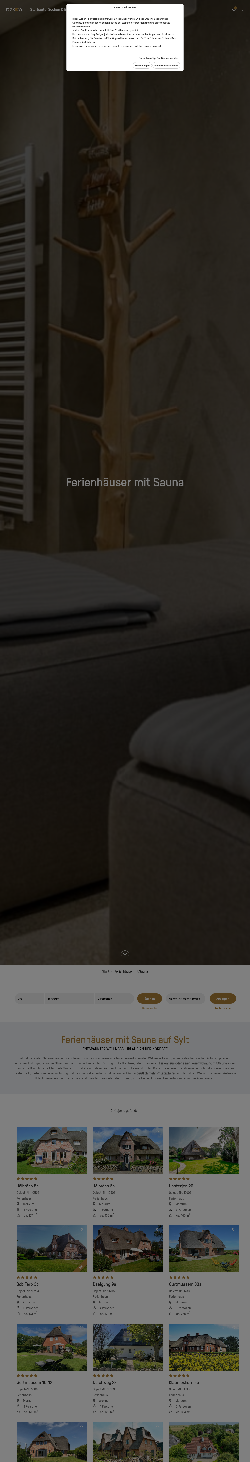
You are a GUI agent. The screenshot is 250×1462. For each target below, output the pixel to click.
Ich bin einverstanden (166, 65)
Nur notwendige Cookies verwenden (158, 58)
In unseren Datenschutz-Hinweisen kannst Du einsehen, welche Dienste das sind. (116, 46)
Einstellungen (142, 65)
